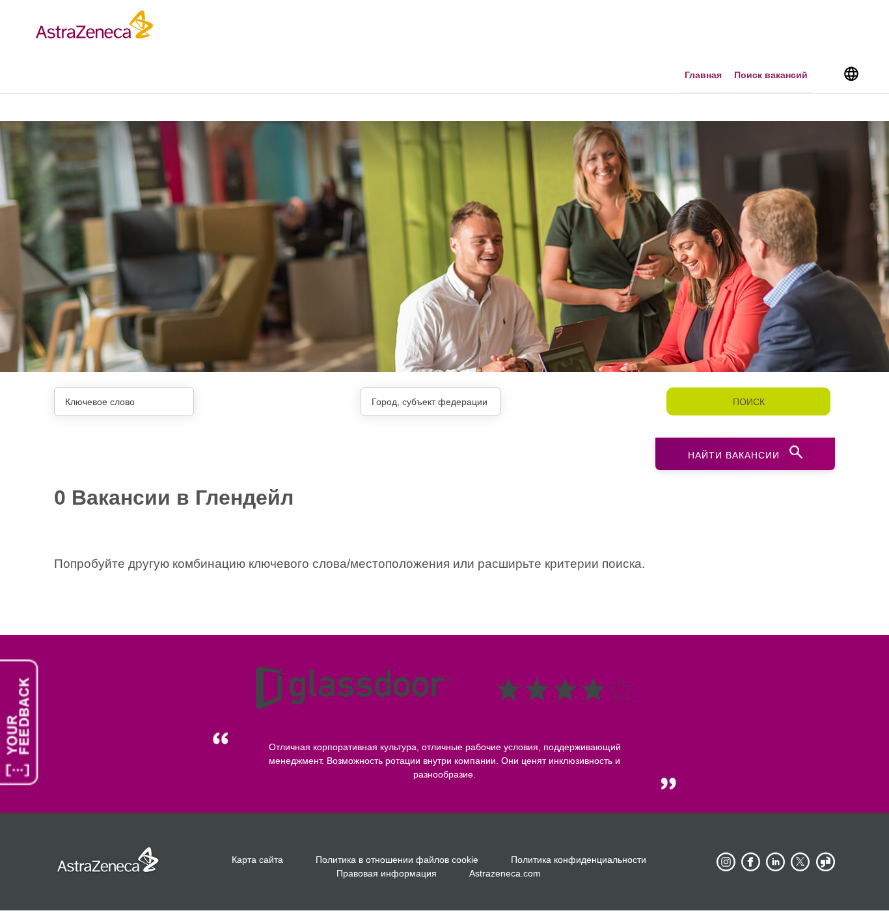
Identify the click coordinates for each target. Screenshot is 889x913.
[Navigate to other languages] (851, 73)
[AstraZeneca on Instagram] (726, 862)
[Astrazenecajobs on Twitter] (800, 862)
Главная (703, 75)
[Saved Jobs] (827, 76)
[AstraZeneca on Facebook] (751, 862)
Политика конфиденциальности (578, 859)
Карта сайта (257, 859)
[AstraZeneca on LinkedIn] (776, 862)
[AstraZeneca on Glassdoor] (825, 862)
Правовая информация (386, 873)
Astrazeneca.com (505, 873)
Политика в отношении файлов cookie (397, 859)
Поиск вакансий (771, 75)
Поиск (749, 402)
